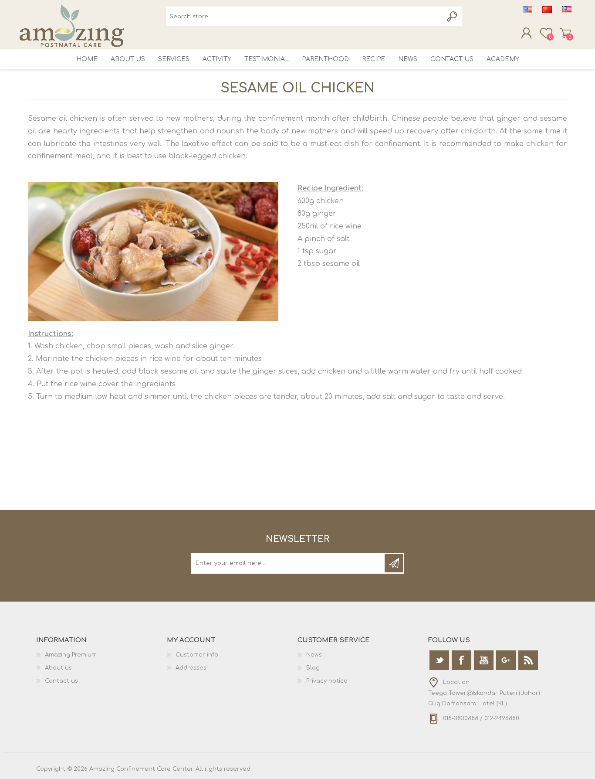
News (314, 655)
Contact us (61, 681)
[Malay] (566, 9)
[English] (527, 9)
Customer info (197, 655)
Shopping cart (565, 33)
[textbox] (304, 16)
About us (58, 668)
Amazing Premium (71, 655)
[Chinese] (547, 9)
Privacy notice (327, 681)
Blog (313, 668)
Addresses (191, 668)
